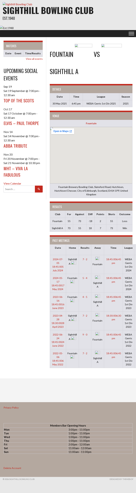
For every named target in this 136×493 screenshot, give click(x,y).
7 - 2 (85, 259)
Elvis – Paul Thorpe (21, 123)
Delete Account (12, 467)
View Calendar (12, 183)
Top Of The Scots (19, 100)
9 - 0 (85, 334)
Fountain (91, 123)
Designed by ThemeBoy (121, 479)
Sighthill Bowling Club (48, 10)
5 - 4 (85, 277)
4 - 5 (85, 296)
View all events (34, 58)
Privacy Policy (11, 407)
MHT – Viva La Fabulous (16, 171)
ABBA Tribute (15, 145)
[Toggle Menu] (131, 33)
